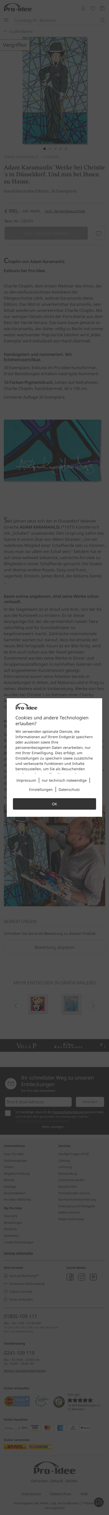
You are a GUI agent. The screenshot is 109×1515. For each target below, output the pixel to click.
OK (54, 804)
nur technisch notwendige (64, 780)
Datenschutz (69, 789)
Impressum (26, 780)
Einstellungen (41, 789)
